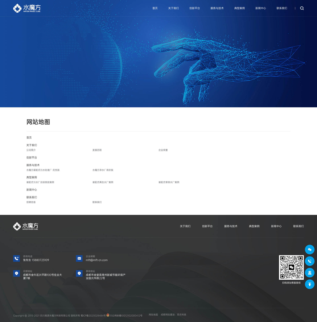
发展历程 (97, 150)
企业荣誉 (163, 150)
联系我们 (282, 8)
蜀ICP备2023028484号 (93, 315)
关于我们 (173, 8)
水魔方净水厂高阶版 (102, 170)
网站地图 (153, 314)
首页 (155, 8)
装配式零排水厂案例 (168, 182)
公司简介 (31, 150)
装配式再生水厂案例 (102, 182)
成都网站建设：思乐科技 (173, 314)
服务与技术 (217, 8)
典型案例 (239, 8)
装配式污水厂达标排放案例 (40, 182)
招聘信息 (31, 202)
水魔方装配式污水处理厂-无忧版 (43, 170)
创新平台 (194, 8)
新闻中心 (260, 8)
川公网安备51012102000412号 (125, 315)
